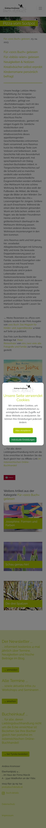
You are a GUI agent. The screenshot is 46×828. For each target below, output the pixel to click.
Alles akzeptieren (23, 430)
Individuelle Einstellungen (23, 440)
